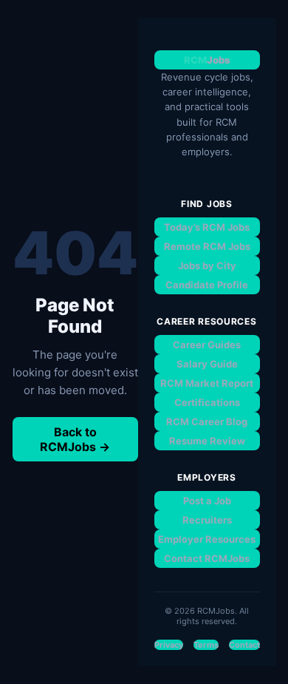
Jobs (207, 60)
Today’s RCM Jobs (207, 227)
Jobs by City (207, 265)
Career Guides (207, 345)
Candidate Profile (206, 285)
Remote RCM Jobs (207, 246)
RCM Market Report (206, 383)
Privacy (168, 645)
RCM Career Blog (206, 421)
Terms (206, 645)
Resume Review (207, 441)
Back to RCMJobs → (75, 439)
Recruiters (207, 520)
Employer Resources (207, 539)
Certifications (207, 402)
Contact (244, 645)
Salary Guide (207, 364)
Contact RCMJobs (207, 558)
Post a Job (207, 501)
